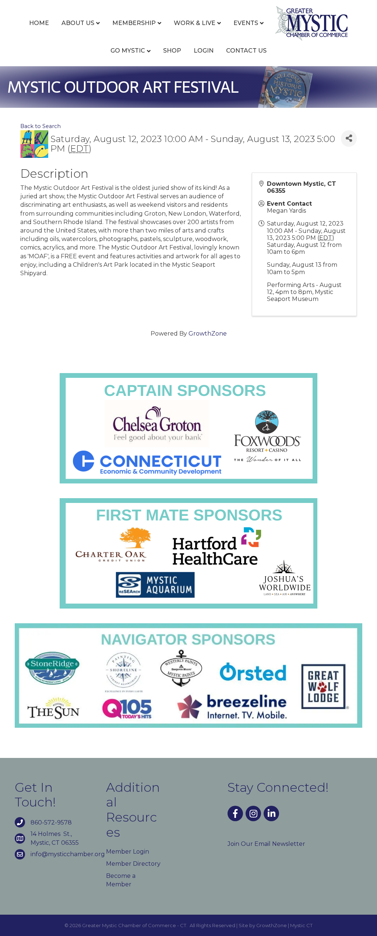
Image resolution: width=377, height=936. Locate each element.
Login (204, 50)
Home (39, 23)
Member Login (127, 851)
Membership (134, 23)
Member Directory (133, 863)
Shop (172, 50)
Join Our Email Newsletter (266, 843)
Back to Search (40, 126)
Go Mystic (127, 50)
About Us (77, 23)
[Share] (349, 138)
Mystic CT (301, 925)
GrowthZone (207, 333)
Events (245, 23)
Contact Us (246, 50)
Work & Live (194, 23)
